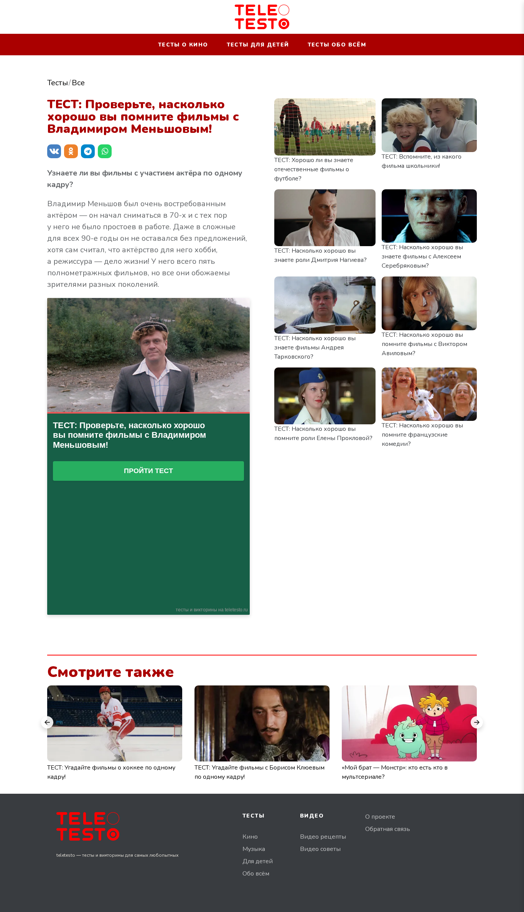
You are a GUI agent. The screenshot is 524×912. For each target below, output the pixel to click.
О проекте (380, 817)
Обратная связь (387, 829)
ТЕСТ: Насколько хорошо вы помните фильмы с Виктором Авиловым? (424, 344)
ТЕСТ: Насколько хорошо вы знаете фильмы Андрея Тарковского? (315, 347)
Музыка (253, 849)
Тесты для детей (258, 44)
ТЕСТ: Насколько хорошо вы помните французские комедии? (422, 434)
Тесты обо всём (337, 44)
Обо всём (255, 873)
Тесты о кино (183, 44)
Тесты (57, 83)
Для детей (257, 861)
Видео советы (320, 849)
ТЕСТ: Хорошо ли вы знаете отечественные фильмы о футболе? (313, 169)
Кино (250, 837)
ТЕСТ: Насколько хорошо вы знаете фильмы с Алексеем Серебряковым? (422, 256)
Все (78, 83)
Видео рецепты (323, 837)
